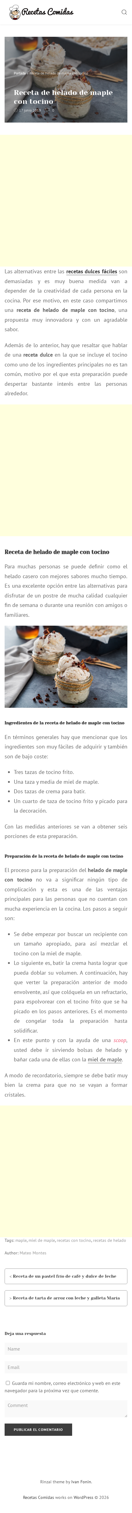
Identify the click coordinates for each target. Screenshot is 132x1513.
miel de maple (105, 1059)
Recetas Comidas (38, 1497)
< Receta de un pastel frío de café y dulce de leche (63, 1276)
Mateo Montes (33, 1253)
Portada (20, 73)
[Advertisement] (66, 201)
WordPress (83, 1497)
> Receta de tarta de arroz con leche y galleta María (65, 1297)
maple (21, 1240)
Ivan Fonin (81, 1482)
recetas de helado (109, 1240)
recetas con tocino (74, 1240)
